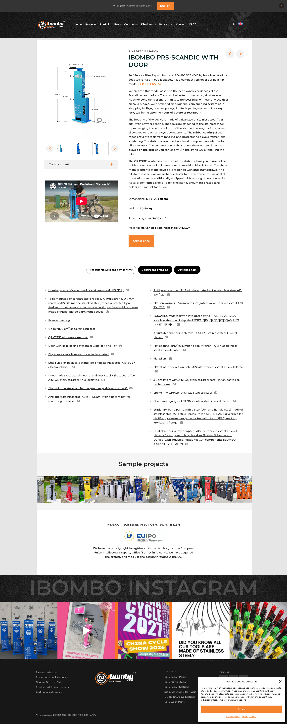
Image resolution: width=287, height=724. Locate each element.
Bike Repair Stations (176, 686)
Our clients (131, 24)
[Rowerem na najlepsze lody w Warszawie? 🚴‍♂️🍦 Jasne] (86, 630)
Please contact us (46, 672)
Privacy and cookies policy (52, 677)
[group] (80, 95)
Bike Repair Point (175, 676)
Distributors (148, 24)
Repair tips (165, 24)
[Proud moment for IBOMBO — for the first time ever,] (143, 630)
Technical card (59, 164)
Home (78, 24)
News (117, 24)
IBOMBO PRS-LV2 (150, 84)
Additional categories (49, 692)
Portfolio (105, 24)
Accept (241, 709)
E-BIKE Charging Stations (179, 696)
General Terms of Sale (49, 682)
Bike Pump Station (176, 681)
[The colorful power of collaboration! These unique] (258, 630)
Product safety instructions (52, 687)
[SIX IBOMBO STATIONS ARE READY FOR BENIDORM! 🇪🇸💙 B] (28, 630)
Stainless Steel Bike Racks (180, 691)
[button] (280, 681)
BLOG (192, 24)
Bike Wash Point (174, 701)
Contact (181, 24)
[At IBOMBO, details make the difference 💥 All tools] (201, 630)
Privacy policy (233, 716)
